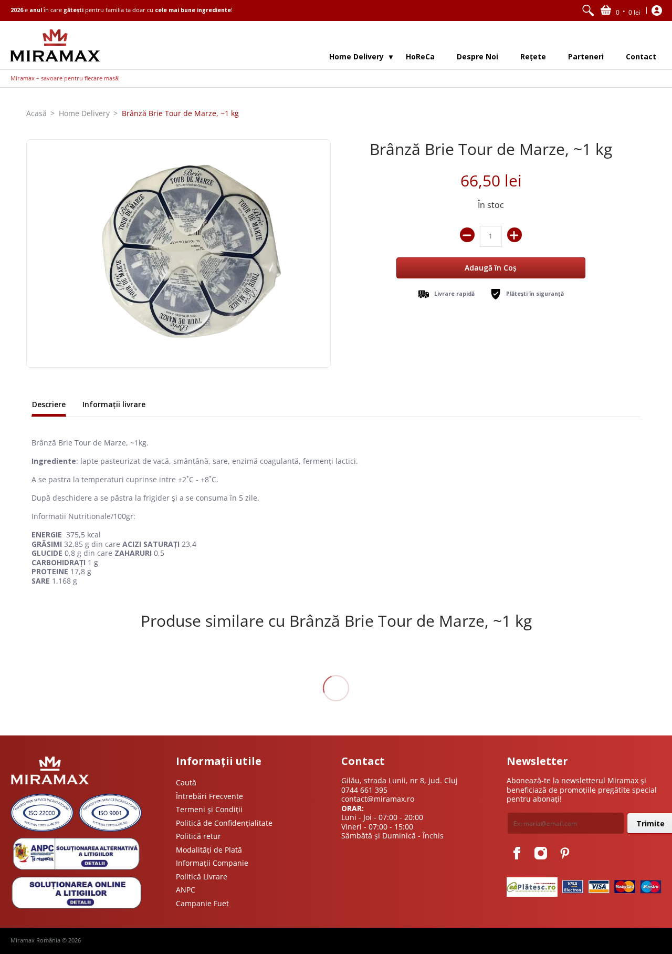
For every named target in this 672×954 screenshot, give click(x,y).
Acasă (36, 113)
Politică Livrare (201, 877)
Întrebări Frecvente (209, 796)
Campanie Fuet (202, 903)
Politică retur (198, 836)
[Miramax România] (55, 45)
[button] (620, 10)
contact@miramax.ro (377, 799)
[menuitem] (588, 10)
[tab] (49, 405)
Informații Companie (212, 863)
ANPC (185, 890)
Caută (186, 782)
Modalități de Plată (209, 850)
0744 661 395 (364, 790)
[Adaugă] (514, 234)
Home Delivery (84, 113)
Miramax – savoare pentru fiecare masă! (65, 78)
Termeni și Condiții (209, 809)
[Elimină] (467, 234)
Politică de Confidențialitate (224, 823)
